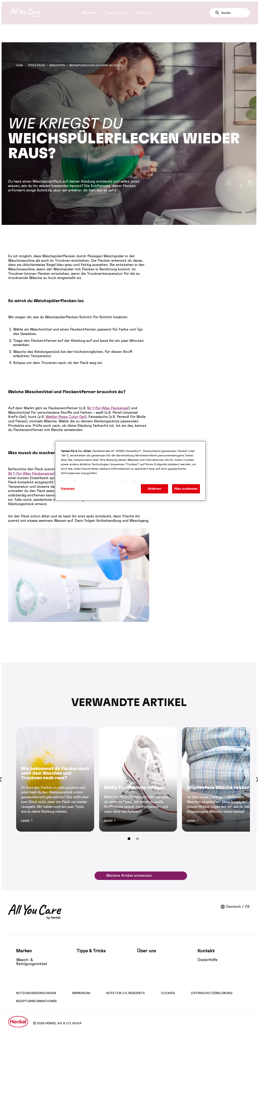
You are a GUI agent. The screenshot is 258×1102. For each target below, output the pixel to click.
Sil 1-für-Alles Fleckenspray (31, 474)
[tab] (129, 838)
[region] (130, 471)
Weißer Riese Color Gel (65, 417)
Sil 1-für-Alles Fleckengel (107, 408)
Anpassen (68, 488)
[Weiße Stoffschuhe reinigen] (138, 779)
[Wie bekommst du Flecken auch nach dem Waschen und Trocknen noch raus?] (55, 779)
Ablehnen (154, 488)
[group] (129, 786)
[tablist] (129, 839)
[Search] (218, 12)
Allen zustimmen (186, 488)
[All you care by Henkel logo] (25, 12)
